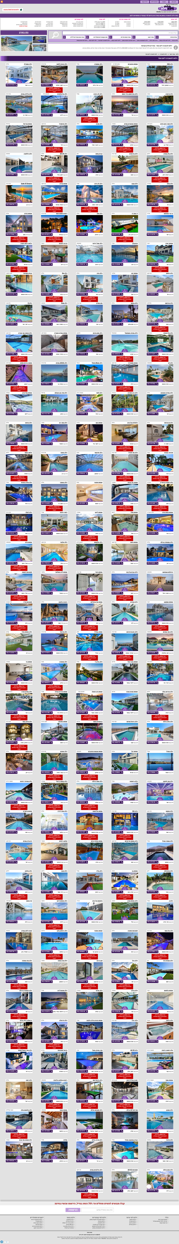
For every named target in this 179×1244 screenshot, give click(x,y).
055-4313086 (116, 1131)
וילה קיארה (169, 94)
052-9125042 (81, 444)
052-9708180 (151, 802)
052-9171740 (151, 1191)
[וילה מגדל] (160, 761)
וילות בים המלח (146, 23)
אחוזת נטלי (134, 512)
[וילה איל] (125, 970)
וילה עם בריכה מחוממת (77, 23)
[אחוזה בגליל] (89, 642)
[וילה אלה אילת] (160, 731)
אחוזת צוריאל (27, 124)
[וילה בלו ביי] (89, 672)
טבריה (7, 1050)
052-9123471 (10, 742)
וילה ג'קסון (169, 273)
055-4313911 (10, 115)
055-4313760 (151, 145)
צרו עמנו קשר (163, 1223)
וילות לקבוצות (37, 26)
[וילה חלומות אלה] (19, 1120)
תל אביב (8, 303)
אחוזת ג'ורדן (28, 213)
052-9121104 (10, 145)
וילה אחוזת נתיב (132, 901)
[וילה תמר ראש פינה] (160, 134)
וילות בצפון (174, 22)
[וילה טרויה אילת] (89, 1150)
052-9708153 (81, 1071)
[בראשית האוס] (89, 731)
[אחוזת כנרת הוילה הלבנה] (89, 1030)
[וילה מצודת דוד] (160, 970)
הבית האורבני (27, 273)
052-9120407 (81, 742)
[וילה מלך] (89, 223)
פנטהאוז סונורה (133, 931)
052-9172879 (151, 354)
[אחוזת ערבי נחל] (125, 672)
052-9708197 (10, 772)
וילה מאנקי (63, 482)
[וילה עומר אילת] (89, 791)
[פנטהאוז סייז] (19, 612)
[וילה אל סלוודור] (54, 104)
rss (2, 2)
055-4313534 (81, 593)
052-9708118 (81, 264)
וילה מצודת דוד (168, 961)
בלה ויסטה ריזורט (167, 1050)
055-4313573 (46, 623)
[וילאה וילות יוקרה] (19, 253)
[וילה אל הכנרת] (160, 343)
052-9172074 (81, 1041)
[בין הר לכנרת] (54, 253)
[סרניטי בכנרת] (160, 462)
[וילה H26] (160, 74)
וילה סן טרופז (168, 423)
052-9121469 (116, 115)
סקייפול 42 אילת (132, 1110)
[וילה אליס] (89, 1000)
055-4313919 (81, 1131)
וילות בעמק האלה (159, 25)
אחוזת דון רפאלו (97, 692)
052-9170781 (116, 713)
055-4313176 (116, 1191)
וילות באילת (147, 25)
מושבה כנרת (150, 1050)
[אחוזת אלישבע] (89, 821)
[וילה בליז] (89, 881)
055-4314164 (81, 1191)
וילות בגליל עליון (173, 25)
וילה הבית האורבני (68, 1226)
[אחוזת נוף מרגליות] (89, 612)
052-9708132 (81, 772)
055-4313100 (81, 922)
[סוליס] (54, 1150)
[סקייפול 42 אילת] (125, 1120)
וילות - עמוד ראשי (174, 54)
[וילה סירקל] (54, 642)
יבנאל (42, 243)
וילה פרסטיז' (63, 124)
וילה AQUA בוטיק (61, 363)
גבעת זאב (43, 333)
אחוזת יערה (169, 243)
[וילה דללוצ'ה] (19, 164)
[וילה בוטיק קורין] (19, 702)
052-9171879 (116, 1101)
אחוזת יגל (134, 751)
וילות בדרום (147, 22)
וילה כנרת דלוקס (62, 64)
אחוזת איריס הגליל (61, 692)
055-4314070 (10, 473)
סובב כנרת (44, 722)
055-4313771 (116, 623)
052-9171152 (151, 324)
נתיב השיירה (150, 512)
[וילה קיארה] (160, 104)
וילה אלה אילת (168, 721)
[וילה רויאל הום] (89, 1090)
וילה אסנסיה (98, 64)
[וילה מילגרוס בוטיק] (89, 1180)
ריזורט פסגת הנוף (61, 213)
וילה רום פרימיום (132, 632)
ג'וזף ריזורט (63, 512)
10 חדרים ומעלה (115, 26)
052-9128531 (10, 324)
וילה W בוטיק (70, 1225)
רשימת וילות (154, 2)
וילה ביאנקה (134, 781)
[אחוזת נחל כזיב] (19, 403)
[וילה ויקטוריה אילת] (19, 1000)
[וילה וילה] (167, 8)
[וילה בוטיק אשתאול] (125, 343)
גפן (148, 961)
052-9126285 (151, 653)
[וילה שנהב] (160, 1120)
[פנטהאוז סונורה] (125, 941)
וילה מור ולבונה (168, 781)
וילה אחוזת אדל (27, 632)
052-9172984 (46, 892)
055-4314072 (10, 593)
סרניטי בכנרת (168, 453)
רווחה (113, 871)
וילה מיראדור (133, 154)
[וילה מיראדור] (125, 164)
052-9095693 (46, 772)
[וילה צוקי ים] (54, 433)
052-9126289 (46, 294)
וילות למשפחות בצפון (142, 40)
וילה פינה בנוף (27, 721)
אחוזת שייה (63, 184)
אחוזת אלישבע (97, 811)
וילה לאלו (29, 512)
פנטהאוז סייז (27, 602)
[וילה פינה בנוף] (19, 731)
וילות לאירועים (49, 26)
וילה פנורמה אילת (96, 1110)
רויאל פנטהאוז (62, 1050)
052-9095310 (116, 354)
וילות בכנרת (174, 26)
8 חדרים (117, 23)
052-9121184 (46, 414)
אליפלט (149, 303)
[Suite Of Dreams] (19, 194)
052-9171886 (10, 354)
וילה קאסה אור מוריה (25, 333)
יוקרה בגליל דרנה (132, 1080)
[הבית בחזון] (89, 164)
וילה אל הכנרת (168, 333)
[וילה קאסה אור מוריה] (19, 343)
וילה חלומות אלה (26, 1110)
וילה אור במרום (168, 632)
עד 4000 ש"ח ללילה (100, 23)
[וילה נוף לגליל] (125, 462)
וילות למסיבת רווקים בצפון (128, 40)
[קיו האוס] (19, 911)
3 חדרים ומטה (127, 22)
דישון (113, 512)
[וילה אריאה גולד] (160, 702)
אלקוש (78, 333)
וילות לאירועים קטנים (82, 40)
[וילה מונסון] (160, 821)
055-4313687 (151, 503)
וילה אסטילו (28, 64)
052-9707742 (151, 683)
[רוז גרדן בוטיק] (19, 851)
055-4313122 (116, 204)
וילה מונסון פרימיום (131, 841)
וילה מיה (99, 273)
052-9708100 (151, 204)
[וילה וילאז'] (160, 1030)
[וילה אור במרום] (160, 642)
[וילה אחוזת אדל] (19, 642)
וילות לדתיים (38, 22)
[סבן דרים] (89, 970)
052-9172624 (116, 473)
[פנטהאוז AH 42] (125, 1180)
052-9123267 (81, 234)
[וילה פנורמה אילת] (89, 1120)
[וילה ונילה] (125, 1000)
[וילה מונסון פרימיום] (125, 851)
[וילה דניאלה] (54, 1030)
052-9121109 (10, 294)
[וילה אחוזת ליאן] (54, 911)
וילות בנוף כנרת (38, 1223)
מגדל (148, 64)
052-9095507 (10, 892)
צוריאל (8, 124)
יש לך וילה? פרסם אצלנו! (160, 1221)
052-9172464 (46, 952)
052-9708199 (46, 981)
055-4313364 (46, 354)
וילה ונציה (99, 124)
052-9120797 (151, 115)
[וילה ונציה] (89, 134)
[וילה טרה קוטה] (54, 970)
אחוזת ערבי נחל (133, 662)
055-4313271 (81, 1161)
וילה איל (135, 961)
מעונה (43, 961)
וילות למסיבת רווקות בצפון (97, 1220)
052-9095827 (81, 892)
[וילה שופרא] (54, 672)
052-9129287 (81, 384)
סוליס (65, 1140)
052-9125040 (116, 264)
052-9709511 (81, 981)
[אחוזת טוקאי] (89, 492)
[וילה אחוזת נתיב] (125, 911)
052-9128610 (10, 1131)
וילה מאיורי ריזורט (26, 781)
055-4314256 (151, 892)
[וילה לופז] (89, 403)
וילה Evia (64, 303)
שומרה (114, 124)
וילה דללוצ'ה (28, 154)
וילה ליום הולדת (63, 22)
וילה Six (64, 273)
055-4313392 (116, 1041)
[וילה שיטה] (19, 433)
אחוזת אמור (63, 1110)
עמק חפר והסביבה (115, 64)
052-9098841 (81, 952)
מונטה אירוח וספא (26, 363)
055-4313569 (116, 832)
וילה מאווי (64, 453)
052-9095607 (81, 683)
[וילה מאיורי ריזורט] (19, 791)
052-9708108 (116, 1011)
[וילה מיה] (89, 283)
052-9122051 (116, 444)
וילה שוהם (63, 751)
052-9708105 (81, 145)
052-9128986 (46, 1161)
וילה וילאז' (169, 1020)
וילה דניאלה (63, 1020)
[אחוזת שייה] (54, 194)
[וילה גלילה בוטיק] (19, 104)
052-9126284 (46, 145)
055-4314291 (151, 1011)
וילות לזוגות (64, 25)
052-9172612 (116, 414)
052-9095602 (116, 802)
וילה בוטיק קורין (27, 692)
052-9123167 (10, 533)
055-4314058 (151, 473)
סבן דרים (99, 961)
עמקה (78, 811)
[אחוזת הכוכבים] (125, 74)
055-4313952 (46, 1101)
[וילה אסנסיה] (89, 74)
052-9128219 (46, 533)
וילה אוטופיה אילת (167, 542)
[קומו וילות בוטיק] (19, 941)
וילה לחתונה (38, 25)
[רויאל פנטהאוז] (54, 1060)
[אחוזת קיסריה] (19, 821)
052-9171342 (46, 922)
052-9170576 (46, 653)
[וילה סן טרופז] (160, 433)
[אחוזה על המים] (125, 492)
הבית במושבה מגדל (131, 1140)
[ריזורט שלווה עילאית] (54, 1090)
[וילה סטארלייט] (54, 1000)
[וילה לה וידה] (89, 194)
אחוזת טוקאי (98, 482)
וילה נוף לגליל (133, 453)
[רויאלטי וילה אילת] (19, 1030)
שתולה (114, 990)
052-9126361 (116, 85)
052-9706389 (10, 683)
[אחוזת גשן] (89, 433)
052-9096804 (46, 324)
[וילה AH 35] (125, 1060)
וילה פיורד (169, 1140)
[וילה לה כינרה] (89, 104)
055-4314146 (46, 175)
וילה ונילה (134, 990)
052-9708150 (81, 204)
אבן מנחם (114, 1080)
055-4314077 (116, 1071)
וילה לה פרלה (70, 1221)
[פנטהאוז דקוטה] (19, 582)
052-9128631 (116, 981)
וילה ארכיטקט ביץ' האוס (130, 94)
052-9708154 (151, 742)
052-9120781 (81, 414)
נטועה (113, 901)
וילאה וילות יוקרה (26, 243)
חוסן (78, 632)
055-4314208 (116, 175)
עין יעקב (43, 124)
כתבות (164, 2)
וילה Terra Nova (97, 363)
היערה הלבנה (63, 602)
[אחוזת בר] (125, 881)
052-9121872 (46, 1071)
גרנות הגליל (9, 692)
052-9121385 (46, 713)
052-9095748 (10, 952)
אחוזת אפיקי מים (96, 841)
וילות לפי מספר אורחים (21, 25)
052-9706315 (46, 85)
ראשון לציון (80, 542)
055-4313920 (46, 115)
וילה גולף (170, 184)
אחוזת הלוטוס (168, 990)
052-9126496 (116, 563)
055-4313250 (81, 503)
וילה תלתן (29, 751)
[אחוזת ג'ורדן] (19, 223)
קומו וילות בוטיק (26, 931)
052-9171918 (10, 85)
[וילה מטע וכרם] (89, 343)
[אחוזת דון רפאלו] (89, 702)
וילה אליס (99, 990)
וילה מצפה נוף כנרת (25, 1140)
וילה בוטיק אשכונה (167, 393)
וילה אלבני (63, 542)
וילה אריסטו (169, 303)
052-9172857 (10, 175)
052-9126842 (151, 563)
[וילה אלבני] (54, 552)
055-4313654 (46, 862)
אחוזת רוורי (98, 572)
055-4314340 (46, 742)
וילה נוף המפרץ (27, 961)
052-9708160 (10, 503)
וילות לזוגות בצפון (116, 40)
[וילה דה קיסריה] (125, 403)
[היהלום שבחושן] (160, 582)
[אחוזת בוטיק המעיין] (54, 343)
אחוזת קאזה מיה (167, 512)
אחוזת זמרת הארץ (132, 692)
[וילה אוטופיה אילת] (160, 552)
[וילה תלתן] (19, 761)
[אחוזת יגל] (125, 761)
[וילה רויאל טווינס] (125, 731)
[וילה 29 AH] (54, 164)
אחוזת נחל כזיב (27, 393)
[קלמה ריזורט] (54, 851)
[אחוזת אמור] (54, 1120)
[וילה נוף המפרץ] (19, 970)
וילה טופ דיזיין (62, 811)
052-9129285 (151, 981)
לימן (148, 871)
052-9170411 (116, 324)
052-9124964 (116, 683)
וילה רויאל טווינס (132, 721)
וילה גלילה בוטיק (26, 94)
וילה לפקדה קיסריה (166, 482)
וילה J (171, 901)
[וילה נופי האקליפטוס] (19, 1060)
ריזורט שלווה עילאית (60, 1080)
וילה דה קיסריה (133, 393)
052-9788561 (116, 772)
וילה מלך (99, 213)
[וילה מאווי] (54, 462)
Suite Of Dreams (26, 184)
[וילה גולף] (160, 194)
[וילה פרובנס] (89, 462)
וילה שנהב (169, 1110)
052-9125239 (10, 623)
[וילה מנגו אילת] (160, 1180)
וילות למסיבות (24, 22)
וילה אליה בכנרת (26, 482)
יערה (148, 243)
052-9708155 (81, 175)
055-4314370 (10, 832)
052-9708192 (81, 324)
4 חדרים (128, 23)
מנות (78, 453)
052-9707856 (81, 294)
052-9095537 (151, 294)
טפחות (8, 154)
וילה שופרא (63, 662)
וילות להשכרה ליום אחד (151, 54)
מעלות (8, 393)
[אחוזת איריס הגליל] (54, 702)
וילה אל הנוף (169, 931)
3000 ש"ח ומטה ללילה (100, 22)
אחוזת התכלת (62, 721)
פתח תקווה (9, 273)
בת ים (42, 1050)
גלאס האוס (28, 453)
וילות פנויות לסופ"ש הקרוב (11, 10)
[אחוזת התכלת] (54, 731)
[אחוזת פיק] (19, 552)
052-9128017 (116, 892)
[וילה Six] (54, 283)
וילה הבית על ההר (132, 572)
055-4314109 (46, 473)
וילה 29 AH (63, 154)
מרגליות (79, 602)
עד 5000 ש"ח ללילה (100, 25)
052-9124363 (46, 444)
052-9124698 (10, 1071)
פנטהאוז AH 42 (133, 1170)
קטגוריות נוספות (23, 26)
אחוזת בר (135, 871)
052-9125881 (151, 414)
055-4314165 (151, 1071)
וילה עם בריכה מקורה (99, 1225)
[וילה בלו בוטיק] (160, 164)
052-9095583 (151, 713)
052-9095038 (10, 1101)
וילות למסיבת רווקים (78, 26)
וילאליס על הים (132, 423)
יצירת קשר (145, 2)
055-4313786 (151, 444)
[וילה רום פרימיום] (125, 642)
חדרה (113, 94)
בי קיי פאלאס (168, 213)
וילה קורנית (134, 602)
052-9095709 (151, 264)
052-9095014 (151, 1041)
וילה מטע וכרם (97, 333)
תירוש (113, 662)
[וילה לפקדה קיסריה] (160, 492)
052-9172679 (151, 175)
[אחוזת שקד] (160, 1090)
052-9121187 (81, 832)
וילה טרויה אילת (97, 1140)
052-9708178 (81, 623)
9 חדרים (117, 25)
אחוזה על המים (133, 482)
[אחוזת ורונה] (125, 552)
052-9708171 (116, 862)
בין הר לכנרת (63, 243)
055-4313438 (46, 1131)
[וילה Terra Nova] (89, 373)
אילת (7, 64)
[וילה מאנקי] (54, 492)
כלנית (78, 423)
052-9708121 (46, 384)
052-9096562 (46, 832)
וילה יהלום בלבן (62, 931)
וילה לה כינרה (98, 94)
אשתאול (114, 333)
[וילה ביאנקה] (125, 791)
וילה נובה (64, 871)
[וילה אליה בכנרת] (19, 492)
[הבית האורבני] (19, 283)
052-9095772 (116, 742)
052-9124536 (151, 533)
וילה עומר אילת (97, 781)
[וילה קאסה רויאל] (54, 791)
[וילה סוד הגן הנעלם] (54, 403)
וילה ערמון (134, 303)
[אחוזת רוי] (19, 672)
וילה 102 (135, 811)
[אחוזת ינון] (125, 283)
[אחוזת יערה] (160, 253)
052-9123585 (81, 533)
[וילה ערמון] (125, 313)
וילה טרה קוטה (62, 961)
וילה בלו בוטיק (168, 154)
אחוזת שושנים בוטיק (131, 124)
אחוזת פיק (28, 542)
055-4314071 (10, 713)
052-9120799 (151, 234)
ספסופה (79, 243)
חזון (78, 154)
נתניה (148, 94)
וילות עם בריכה (79, 22)
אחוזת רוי (29, 662)
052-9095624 (81, 802)
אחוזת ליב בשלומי (61, 572)
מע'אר (43, 841)
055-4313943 (10, 264)
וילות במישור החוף (159, 23)
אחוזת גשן (99, 423)
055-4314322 (10, 384)
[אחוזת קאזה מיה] (160, 522)
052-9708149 (46, 563)
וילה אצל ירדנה (97, 243)
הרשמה (73, 1210)
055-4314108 (81, 653)
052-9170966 (10, 234)
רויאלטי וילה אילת (26, 1020)
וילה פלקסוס (98, 542)
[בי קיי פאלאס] (160, 223)
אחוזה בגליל (98, 632)
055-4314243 (116, 952)
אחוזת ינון (134, 273)
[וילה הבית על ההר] (125, 582)
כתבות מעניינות (162, 1220)
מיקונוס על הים (97, 901)
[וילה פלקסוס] (89, 552)
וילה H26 (170, 64)
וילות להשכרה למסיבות (104, 40)
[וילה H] (19, 313)
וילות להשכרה (37, 23)
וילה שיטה (28, 423)
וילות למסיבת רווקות (78, 25)
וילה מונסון (169, 811)
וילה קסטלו (169, 662)
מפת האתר (89, 1232)
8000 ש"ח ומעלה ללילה (99, 27)
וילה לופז (99, 393)
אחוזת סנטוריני (133, 363)
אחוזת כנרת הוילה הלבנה (94, 1020)
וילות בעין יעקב (38, 1228)
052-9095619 (46, 802)
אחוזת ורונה (134, 542)
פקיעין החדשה (45, 94)
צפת (78, 482)
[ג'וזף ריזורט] (54, 522)
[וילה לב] (160, 373)
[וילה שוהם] (54, 761)
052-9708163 (116, 922)
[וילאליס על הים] (125, 433)
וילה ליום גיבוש (93, 40)
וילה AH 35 (134, 1050)
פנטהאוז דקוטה (27, 572)
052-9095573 (46, 683)
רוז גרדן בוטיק (27, 841)
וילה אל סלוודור (62, 94)
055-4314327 (151, 862)
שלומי (113, 273)
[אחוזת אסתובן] (160, 612)
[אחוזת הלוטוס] (160, 1000)
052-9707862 (151, 384)
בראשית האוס (97, 721)
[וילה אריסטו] (160, 313)
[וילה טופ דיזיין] (54, 821)
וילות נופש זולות (154, 40)
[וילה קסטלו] (160, 672)
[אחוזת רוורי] (89, 582)
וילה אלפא (28, 871)
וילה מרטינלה (168, 871)
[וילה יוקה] (19, 1090)
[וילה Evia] (54, 313)
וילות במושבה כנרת (36, 1220)
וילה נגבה (135, 184)
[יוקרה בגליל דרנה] (125, 1090)
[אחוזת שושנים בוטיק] (125, 134)
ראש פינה (149, 124)
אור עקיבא (9, 602)
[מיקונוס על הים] (89, 911)
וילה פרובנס (98, 453)
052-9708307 (116, 593)
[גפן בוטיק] (23, 43)
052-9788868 (151, 772)
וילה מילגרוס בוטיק (96, 1170)
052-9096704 (10, 204)
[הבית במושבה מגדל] (125, 1150)
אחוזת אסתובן (168, 602)
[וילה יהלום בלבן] (54, 941)
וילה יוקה (29, 1080)
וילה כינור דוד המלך (68, 1223)
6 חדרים (128, 26)
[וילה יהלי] (125, 1030)
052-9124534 (10, 653)
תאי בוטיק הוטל (97, 1050)
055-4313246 (10, 862)
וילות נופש (24, 23)
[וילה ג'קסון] (160, 283)
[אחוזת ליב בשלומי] (54, 582)
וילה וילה (174, 2)
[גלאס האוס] (19, 462)
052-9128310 (151, 922)
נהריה (78, 901)
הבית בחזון (99, 154)
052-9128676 (81, 862)
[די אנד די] (125, 223)
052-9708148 (81, 1011)
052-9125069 (46, 264)
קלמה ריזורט (63, 841)
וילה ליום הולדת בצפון (164, 40)
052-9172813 (151, 952)
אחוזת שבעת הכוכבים (95, 751)
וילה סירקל (63, 632)
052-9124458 (46, 503)
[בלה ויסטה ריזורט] (160, 1060)
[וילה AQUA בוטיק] (54, 373)
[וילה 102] (125, 821)
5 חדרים (128, 25)
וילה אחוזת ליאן (62, 901)
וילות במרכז (161, 22)
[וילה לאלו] (19, 522)
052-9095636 (10, 1161)
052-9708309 (151, 832)
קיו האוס (29, 901)
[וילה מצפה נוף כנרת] (19, 1150)
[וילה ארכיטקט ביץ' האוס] (125, 104)
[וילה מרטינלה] (160, 881)
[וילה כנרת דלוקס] (54, 74)
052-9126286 (116, 533)
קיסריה (149, 184)
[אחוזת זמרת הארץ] (125, 702)
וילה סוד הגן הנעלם (61, 393)
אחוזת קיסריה (27, 811)
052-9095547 (81, 85)
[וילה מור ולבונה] (160, 791)
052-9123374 (46, 1011)
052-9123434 (151, 1131)
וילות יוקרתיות (49, 25)
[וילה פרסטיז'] (54, 134)
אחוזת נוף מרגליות (96, 602)
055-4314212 (46, 234)
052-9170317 (10, 1011)
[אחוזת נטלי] (125, 522)
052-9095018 (10, 922)
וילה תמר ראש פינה (166, 124)
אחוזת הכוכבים (133, 64)
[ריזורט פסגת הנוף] (54, 223)
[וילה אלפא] (19, 881)
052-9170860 (46, 593)
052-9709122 (151, 623)
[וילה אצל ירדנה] (89, 253)
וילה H (30, 303)
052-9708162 (81, 473)
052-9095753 (10, 802)
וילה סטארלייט (62, 990)
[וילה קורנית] (125, 612)
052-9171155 (116, 234)
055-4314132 (151, 85)
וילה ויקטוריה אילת (25, 990)
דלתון (148, 154)
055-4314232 (151, 1101)
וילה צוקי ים (63, 423)
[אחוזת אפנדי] (89, 941)
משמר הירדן (80, 393)
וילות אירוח (50, 23)
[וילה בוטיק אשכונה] (160, 403)
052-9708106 (81, 354)
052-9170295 (116, 294)
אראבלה (135, 243)
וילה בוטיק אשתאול (131, 333)
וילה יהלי (135, 1020)
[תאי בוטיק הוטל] (89, 1060)
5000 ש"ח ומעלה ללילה (99, 26)
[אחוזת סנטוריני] (125, 373)
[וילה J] (160, 911)
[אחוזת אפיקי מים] (89, 851)
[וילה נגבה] (125, 194)
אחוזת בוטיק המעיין (60, 333)
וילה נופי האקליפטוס (25, 1050)
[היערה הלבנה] (54, 612)
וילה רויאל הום (97, 1080)
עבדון (7, 632)
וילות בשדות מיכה (37, 1226)
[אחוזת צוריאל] (19, 134)
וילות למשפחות (63, 23)
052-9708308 (10, 444)
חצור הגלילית (9, 1110)
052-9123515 (116, 384)
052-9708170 (116, 503)
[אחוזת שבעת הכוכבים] (89, 761)
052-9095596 (10, 1041)
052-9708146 (116, 653)
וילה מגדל (169, 751)
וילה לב (170, 363)
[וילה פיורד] (160, 1150)
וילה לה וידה (98, 184)
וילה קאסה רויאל (61, 781)
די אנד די (135, 213)
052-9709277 (151, 593)
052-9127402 (10, 414)
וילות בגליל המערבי (172, 23)
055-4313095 (46, 1041)
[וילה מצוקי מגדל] (160, 851)
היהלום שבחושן (167, 572)
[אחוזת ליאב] (89, 522)
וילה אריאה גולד (167, 692)
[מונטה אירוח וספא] (19, 373)
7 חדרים (117, 22)
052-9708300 (46, 204)
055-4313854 (10, 981)
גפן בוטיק (23, 32)
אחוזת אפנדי (98, 931)
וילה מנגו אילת (168, 1170)
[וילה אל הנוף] (160, 941)
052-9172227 (81, 713)
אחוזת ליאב (98, 512)
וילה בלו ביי (98, 662)
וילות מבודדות (49, 22)
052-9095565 (81, 1101)
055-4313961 (10, 563)
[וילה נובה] (54, 881)
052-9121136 (116, 145)
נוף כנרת (43, 64)
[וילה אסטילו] (19, 74)
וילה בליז (99, 871)
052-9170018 (81, 563)
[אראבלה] (125, 253)
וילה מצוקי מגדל (167, 841)
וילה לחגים (64, 26)
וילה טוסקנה (70, 1220)
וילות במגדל (39, 1221)
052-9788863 (116, 1161)
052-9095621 (81, 115)
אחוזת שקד (169, 1080)
